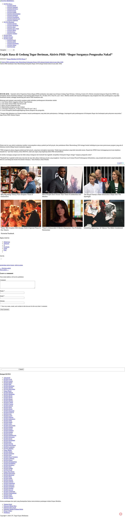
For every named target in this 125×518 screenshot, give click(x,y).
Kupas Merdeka (11, 59)
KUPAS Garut (8, 415)
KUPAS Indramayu (9, 419)
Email (2, 296)
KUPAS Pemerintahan (13, 14)
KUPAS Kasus (11, 10)
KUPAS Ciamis (8, 402)
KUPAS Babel (8, 382)
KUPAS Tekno (11, 45)
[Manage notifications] (120, 514)
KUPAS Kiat (11, 47)
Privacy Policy (8, 511)
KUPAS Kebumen (9, 437)
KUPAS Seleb (11, 42)
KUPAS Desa (8, 35)
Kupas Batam (8, 391)
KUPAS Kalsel (8, 429)
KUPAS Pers (7, 467)
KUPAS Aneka (8, 38)
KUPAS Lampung (9, 447)
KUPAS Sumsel (8, 490)
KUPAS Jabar (11, 27)
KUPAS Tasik (8, 495)
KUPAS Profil (11, 40)
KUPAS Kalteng (8, 430)
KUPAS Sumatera (9, 486)
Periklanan (7, 512)
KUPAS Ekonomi (12, 15)
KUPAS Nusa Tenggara (11, 457)
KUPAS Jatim (8, 424)
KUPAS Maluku (8, 448)
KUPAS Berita (8, 396)
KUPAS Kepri (8, 438)
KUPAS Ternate (8, 498)
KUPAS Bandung (9, 386)
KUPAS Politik (11, 12)
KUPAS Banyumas (9, 389)
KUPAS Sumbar (12, 33)
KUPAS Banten (12, 23)
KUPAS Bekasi (8, 392)
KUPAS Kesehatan (13, 43)
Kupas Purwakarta (9, 471)
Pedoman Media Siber (10, 506)
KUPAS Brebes (8, 401)
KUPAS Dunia (11, 5)
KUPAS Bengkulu (12, 25)
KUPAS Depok (8, 406)
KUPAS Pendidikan (13, 17)
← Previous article (5, 268)
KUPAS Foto (8, 414)
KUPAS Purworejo (9, 473)
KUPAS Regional (9, 22)
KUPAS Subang (8, 481)
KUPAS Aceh (8, 379)
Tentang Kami (8, 504)
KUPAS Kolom (8, 37)
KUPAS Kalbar (8, 427)
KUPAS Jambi (8, 422)
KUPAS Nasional (12, 7)
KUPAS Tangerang (9, 491)
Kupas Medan (8, 450)
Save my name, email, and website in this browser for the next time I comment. (24, 306)
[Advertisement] (55, 79)
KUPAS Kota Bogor (10, 445)
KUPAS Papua (8, 460)
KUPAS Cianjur (8, 404)
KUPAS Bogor (21, 59)
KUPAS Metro (11, 30)
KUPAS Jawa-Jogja (13, 28)
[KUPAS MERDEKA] (62, 1)
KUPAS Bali (7, 384)
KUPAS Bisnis (8, 397)
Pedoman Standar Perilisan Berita (13, 509)
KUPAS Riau (11, 32)
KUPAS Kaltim (8, 432)
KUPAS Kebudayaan (13, 19)
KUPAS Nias (8, 455)
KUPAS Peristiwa (12, 9)
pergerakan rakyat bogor (7, 265)
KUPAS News (8, 4)
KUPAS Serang (8, 480)
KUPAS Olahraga (12, 20)
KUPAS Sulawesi (9, 485)
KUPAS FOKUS (9, 412)
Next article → (4, 270)
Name (2, 291)
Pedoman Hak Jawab (10, 507)
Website (2, 301)
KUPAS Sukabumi (9, 483)
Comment (3, 280)
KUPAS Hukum (8, 417)
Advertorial (7, 377)
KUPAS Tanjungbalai (10, 493)
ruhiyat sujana (19, 265)
